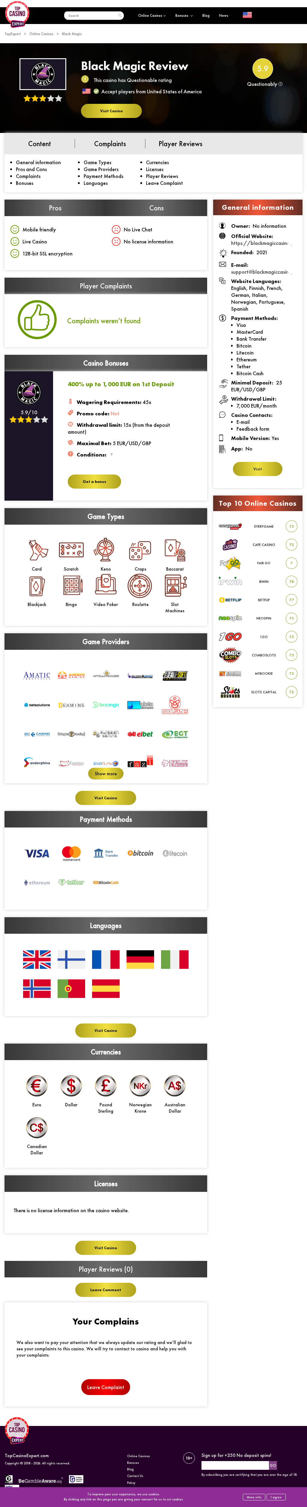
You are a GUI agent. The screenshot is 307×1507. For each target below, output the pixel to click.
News (223, 15)
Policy (131, 1483)
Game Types (97, 162)
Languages (96, 182)
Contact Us (135, 1476)
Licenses (154, 169)
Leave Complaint (164, 182)
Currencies (157, 162)
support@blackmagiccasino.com (266, 271)
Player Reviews (162, 176)
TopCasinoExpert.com (27, 1455)
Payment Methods (103, 176)
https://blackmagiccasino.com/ (267, 243)
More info (254, 1497)
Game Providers (101, 169)
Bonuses (182, 15)
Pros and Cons (31, 169)
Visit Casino (111, 110)
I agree (276, 1497)
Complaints (28, 176)
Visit (257, 469)
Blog (206, 15)
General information (38, 162)
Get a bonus (94, 481)
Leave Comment (105, 1289)
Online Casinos (150, 15)
